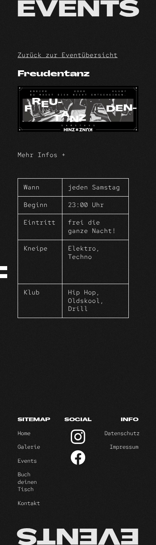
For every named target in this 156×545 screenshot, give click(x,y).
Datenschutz (122, 433)
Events (27, 460)
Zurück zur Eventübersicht (68, 55)
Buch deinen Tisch (27, 482)
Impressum (124, 446)
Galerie (29, 446)
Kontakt (29, 503)
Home (24, 433)
